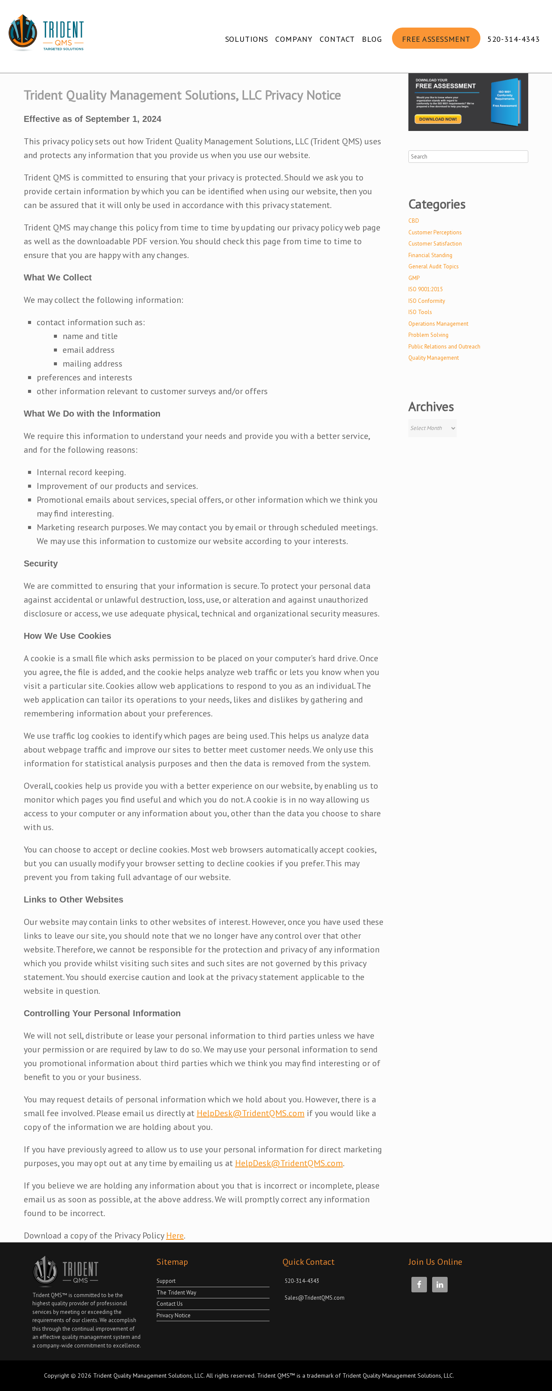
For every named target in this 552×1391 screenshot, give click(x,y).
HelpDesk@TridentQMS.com (250, 1113)
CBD (413, 220)
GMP (414, 278)
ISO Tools (420, 312)
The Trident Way (176, 1292)
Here (175, 1235)
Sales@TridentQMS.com (315, 1297)
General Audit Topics (433, 266)
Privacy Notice (174, 1315)
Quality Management (433, 357)
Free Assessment (436, 39)
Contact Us (170, 1303)
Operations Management (438, 323)
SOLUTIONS (247, 39)
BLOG (372, 39)
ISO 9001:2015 (425, 289)
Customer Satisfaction (435, 243)
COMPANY (294, 39)
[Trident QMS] (48, 36)
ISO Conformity (426, 301)
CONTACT (337, 39)
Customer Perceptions (435, 232)
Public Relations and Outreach (444, 346)
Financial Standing (430, 255)
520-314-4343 (513, 39)
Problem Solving (428, 335)
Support (166, 1281)
